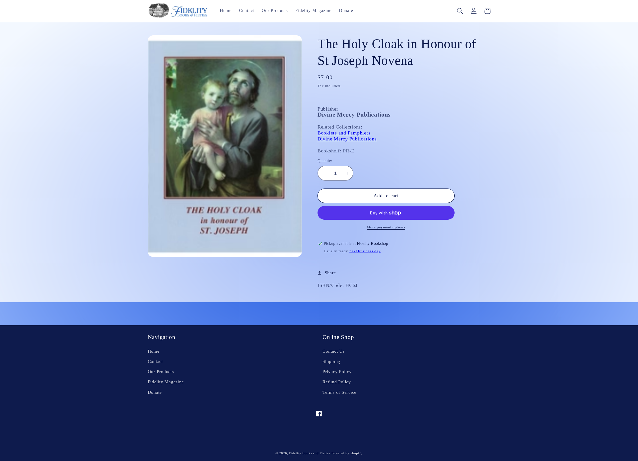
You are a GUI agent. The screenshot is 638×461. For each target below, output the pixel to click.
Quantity (325, 161)
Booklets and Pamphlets (344, 132)
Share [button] (330, 272)
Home (154, 351)
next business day (365, 251)
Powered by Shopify (347, 453)
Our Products (161, 371)
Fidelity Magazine (166, 381)
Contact (155, 361)
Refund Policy (336, 381)
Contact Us (333, 351)
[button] (460, 11)
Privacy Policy (337, 371)
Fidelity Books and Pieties (309, 453)
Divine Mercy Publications (347, 138)
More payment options (386, 227)
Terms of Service (339, 392)
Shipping (331, 361)
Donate (155, 392)
